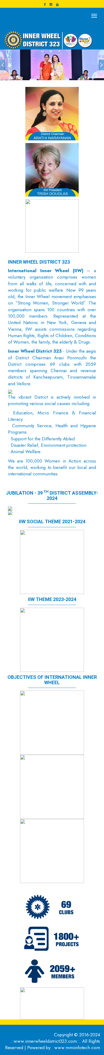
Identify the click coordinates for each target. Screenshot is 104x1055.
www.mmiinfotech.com (77, 1047)
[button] (2, 65)
